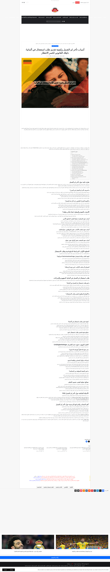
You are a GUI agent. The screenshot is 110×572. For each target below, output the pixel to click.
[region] (55, 569)
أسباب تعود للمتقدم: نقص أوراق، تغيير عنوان (79, 160)
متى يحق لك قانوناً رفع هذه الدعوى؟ (77, 171)
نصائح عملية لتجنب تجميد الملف (76, 174)
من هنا (41, 476)
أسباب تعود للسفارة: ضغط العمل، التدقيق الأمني (79, 158)
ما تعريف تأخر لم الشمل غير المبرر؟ (77, 155)
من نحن (6, 17)
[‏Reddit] (89, 490)
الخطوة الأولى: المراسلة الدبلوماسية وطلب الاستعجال (79, 161)
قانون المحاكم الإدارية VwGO (77, 408)
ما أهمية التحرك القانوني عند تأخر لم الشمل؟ (79, 156)
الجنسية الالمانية (65, 17)
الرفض (62, 196)
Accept (5, 569)
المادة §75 (85, 408)
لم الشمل (50, 149)
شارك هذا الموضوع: (75, 177)
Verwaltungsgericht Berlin (73, 409)
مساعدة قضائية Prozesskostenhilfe (79, 366)
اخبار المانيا (90, 17)
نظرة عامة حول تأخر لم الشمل (76, 154)
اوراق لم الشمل (67, 388)
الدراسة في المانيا (41, 17)
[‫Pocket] (81, 490)
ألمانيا (71, 487)
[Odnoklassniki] (84, 490)
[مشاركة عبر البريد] (78, 490)
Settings (11, 569)
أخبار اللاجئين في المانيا (33, 480)
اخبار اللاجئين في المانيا (98, 17)
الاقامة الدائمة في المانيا (57, 17)
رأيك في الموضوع (55, 557)
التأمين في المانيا (49, 17)
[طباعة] (75, 490)
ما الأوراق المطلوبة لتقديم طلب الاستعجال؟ (78, 167)
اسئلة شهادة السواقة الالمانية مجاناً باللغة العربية (29, 17)
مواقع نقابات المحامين (85, 410)
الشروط (40, 184)
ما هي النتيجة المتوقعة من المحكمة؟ (77, 173)
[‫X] (100, 490)
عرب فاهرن (37, 476)
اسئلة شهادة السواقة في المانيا (55, 0)
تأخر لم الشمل (58, 487)
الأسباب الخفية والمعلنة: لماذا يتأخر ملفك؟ (77, 157)
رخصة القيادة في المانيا (83, 17)
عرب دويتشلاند (69, 563)
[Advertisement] (55, 32)
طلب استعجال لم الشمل (48, 487)
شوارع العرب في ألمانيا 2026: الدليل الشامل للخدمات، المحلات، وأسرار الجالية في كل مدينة (60, 2)
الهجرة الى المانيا (67, 43)
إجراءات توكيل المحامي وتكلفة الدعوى (78, 172)
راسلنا (18, 17)
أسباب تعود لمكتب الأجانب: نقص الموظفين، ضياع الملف (80, 159)
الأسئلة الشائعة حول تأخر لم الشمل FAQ (77, 175)
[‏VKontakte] (86, 490)
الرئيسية (104, 17)
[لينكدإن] (97, 490)
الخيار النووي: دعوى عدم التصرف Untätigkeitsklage (79, 170)
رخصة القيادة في (37, 477)
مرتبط (74, 178)
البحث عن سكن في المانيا (73, 17)
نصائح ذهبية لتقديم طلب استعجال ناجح (78, 169)
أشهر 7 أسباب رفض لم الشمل (71, 246)
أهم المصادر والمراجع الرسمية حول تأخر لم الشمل (79, 176)
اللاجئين (65, 487)
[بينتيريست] (92, 490)
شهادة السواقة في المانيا (53, 216)
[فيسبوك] (103, 490)
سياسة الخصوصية (12, 17)
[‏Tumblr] (95, 490)
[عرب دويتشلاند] (55, 10)
